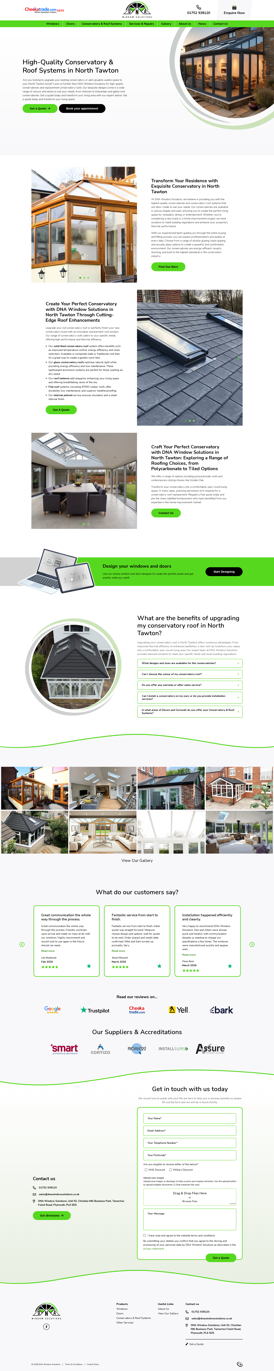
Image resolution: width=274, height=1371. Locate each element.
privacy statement (153, 1248)
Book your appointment (82, 108)
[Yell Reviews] (179, 1009)
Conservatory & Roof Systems (102, 24)
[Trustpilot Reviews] (94, 1009)
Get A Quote (61, 409)
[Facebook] (46, 1327)
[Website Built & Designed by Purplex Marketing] (240, 1364)
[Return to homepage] (137, 17)
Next (132, 225)
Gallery (166, 24)
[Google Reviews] (53, 1009)
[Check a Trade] (137, 1009)
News (202, 24)
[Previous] (22, 944)
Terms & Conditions (74, 1364)
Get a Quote (38, 108)
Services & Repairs (141, 24)
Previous (35, 225)
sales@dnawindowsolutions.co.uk (59, 1194)
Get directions (50, 1215)
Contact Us (220, 24)
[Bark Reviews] (221, 1009)
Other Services (124, 1322)
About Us (185, 24)
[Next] (252, 944)
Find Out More (168, 266)
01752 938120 (48, 1187)
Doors (70, 24)
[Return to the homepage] (46, 1318)
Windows (52, 24)
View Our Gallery (137, 860)
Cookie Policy (93, 1364)
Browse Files (189, 1201)
